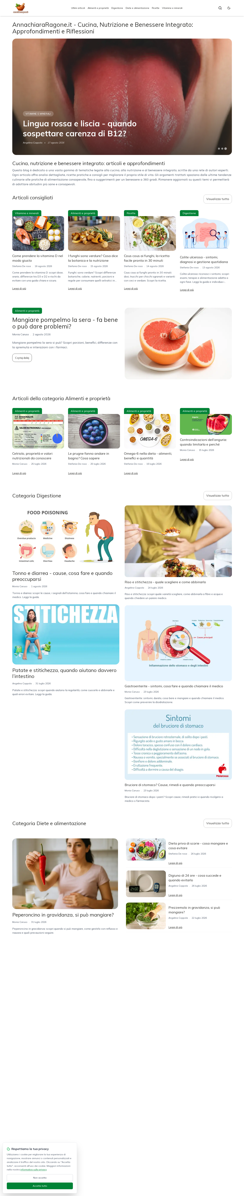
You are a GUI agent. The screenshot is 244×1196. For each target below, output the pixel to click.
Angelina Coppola (32, 142)
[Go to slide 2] (222, 149)
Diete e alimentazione (137, 7)
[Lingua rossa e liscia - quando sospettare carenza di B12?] (122, 97)
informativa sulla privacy (33, 1169)
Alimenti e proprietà (98, 7)
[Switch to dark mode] (229, 8)
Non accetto (40, 1177)
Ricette (155, 7)
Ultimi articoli (78, 7)
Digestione (117, 7)
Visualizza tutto (217, 199)
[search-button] (220, 8)
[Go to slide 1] (219, 149)
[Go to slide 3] (225, 148)
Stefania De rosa (21, 266)
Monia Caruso (19, 463)
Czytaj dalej (22, 357)
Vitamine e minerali (172, 7)
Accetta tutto (40, 1185)
